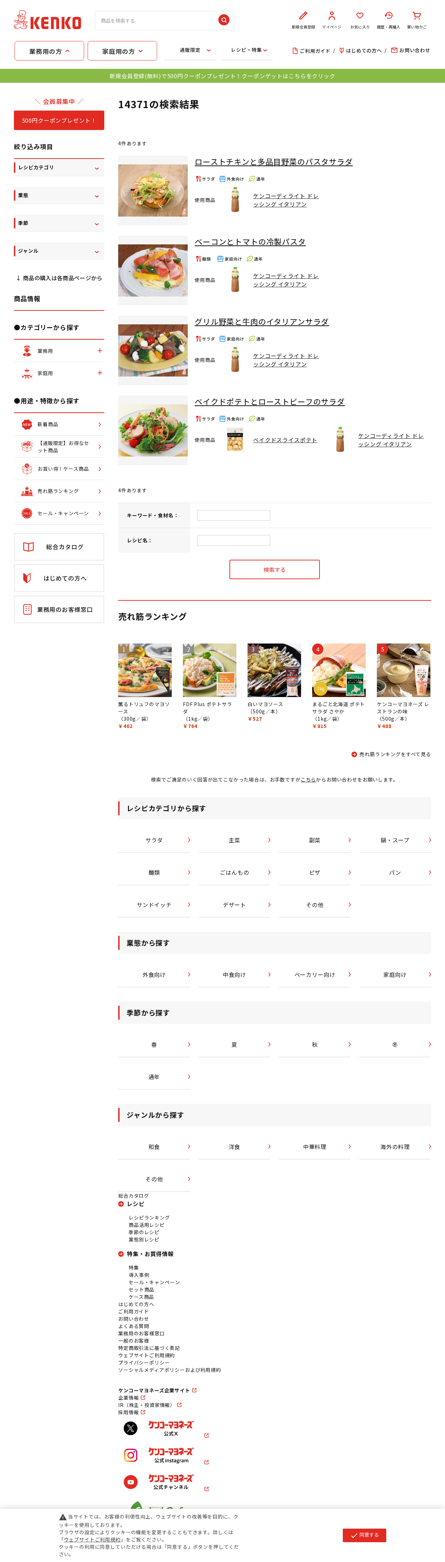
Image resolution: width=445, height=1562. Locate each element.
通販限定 (190, 49)
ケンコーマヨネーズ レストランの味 (403, 708)
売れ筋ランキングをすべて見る (395, 754)
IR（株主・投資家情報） (146, 1404)
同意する (364, 1535)
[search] (223, 20)
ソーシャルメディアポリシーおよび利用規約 (169, 1369)
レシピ (136, 1203)
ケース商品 (141, 1296)
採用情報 (128, 1412)
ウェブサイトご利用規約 (146, 1355)
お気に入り (360, 27)
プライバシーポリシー (144, 1362)
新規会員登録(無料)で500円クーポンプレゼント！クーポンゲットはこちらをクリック (222, 76)
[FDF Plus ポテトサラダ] (209, 670)
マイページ (331, 27)
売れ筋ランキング (152, 616)
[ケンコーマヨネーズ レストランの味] (403, 670)
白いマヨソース (265, 704)
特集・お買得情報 (150, 1253)
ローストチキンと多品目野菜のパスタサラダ (274, 161)
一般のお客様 (133, 1340)
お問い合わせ (133, 1318)
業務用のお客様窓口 (141, 1333)
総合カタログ (133, 1195)
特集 (134, 1267)
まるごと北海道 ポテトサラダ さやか (338, 708)
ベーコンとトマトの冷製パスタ (250, 241)
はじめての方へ (136, 1304)
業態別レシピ (144, 1239)
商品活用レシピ (147, 1224)
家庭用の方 (118, 51)
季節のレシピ (144, 1232)
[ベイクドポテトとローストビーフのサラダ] (153, 430)
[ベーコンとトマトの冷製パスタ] (153, 270)
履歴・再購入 (388, 27)
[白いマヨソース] (274, 670)
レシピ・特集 (246, 49)
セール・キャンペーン (154, 1282)
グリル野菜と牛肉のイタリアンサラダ (262, 321)
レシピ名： (140, 540)
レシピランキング (149, 1217)
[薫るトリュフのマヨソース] (145, 670)
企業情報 (128, 1397)
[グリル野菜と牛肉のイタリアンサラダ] (153, 350)
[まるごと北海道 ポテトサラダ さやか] (339, 670)
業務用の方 (45, 51)
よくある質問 (133, 1325)
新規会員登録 (303, 27)
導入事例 (139, 1274)
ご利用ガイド (133, 1311)
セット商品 (141, 1289)
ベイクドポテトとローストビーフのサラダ (270, 401)
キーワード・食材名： (152, 515)
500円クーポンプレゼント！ (59, 120)
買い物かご (417, 27)
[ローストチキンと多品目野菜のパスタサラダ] (153, 190)
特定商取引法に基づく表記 (149, 1347)
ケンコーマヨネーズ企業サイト (154, 1390)
